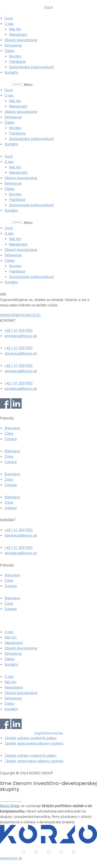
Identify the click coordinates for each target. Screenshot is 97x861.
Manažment (18, 34)
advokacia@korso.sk (21, 336)
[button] (48, 84)
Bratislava (12, 428)
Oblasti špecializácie (21, 40)
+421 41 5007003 (19, 330)
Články (10, 51)
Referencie (13, 45)
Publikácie (17, 62)
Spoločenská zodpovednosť (31, 67)
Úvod (9, 18)
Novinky (15, 56)
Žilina (9, 433)
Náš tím (15, 29)
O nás (9, 24)
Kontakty (11, 72)
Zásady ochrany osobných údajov (31, 738)
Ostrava (11, 439)
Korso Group (10, 806)
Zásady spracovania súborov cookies (34, 743)
